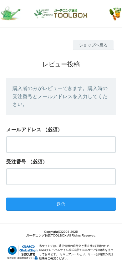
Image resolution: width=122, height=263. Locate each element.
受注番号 (16, 161)
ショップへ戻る (93, 45)
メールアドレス (23, 129)
